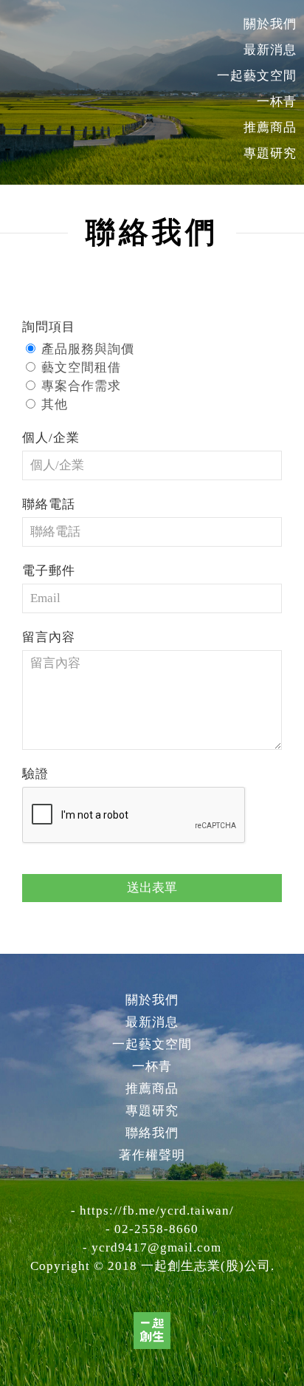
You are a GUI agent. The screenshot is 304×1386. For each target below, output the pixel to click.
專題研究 (270, 153)
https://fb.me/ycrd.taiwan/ (157, 1211)
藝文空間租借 (81, 368)
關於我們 (270, 24)
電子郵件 (48, 571)
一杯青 (277, 102)
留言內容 (48, 637)
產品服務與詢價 (87, 349)
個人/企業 (51, 438)
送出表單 (152, 888)
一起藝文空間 (257, 76)
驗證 (35, 774)
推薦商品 (270, 127)
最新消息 (270, 50)
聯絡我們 (152, 1133)
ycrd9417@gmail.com (156, 1247)
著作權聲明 (152, 1155)
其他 (54, 404)
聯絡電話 (48, 504)
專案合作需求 (81, 386)
